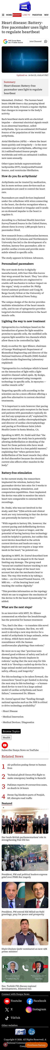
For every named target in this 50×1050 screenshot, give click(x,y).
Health (6, 737)
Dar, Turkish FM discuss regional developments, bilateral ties (19, 987)
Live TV (26, 15)
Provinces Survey (36, 1045)
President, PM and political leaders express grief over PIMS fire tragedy (24, 876)
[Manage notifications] (5, 1044)
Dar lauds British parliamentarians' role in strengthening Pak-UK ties (24, 838)
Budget (17, 15)
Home (9, 15)
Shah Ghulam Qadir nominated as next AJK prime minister (24, 950)
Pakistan (37, 15)
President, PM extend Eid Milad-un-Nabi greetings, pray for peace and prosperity (23, 913)
